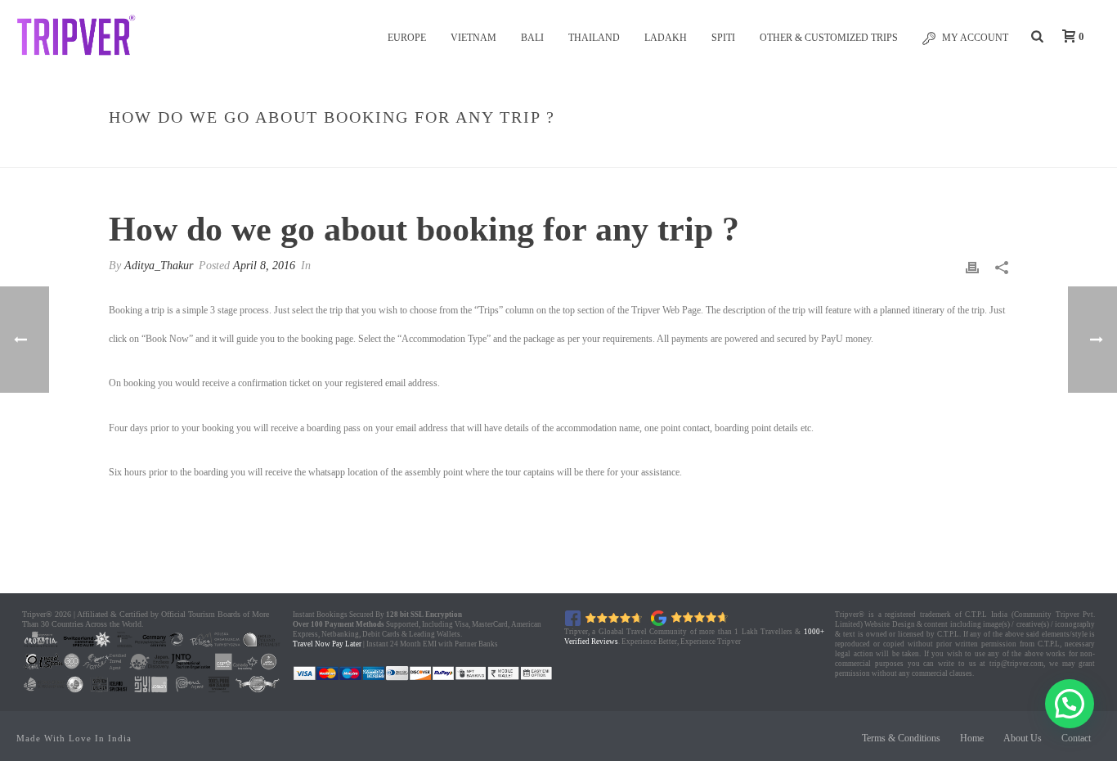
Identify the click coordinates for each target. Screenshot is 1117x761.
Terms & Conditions (901, 738)
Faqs (732, 151)
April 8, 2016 (264, 265)
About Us (1022, 738)
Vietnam (473, 37)
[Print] (972, 267)
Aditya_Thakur (158, 265)
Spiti (723, 37)
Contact (1076, 738)
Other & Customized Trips (829, 37)
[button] (1069, 703)
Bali (532, 37)
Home (694, 151)
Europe (407, 37)
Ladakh (665, 37)
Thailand (594, 37)
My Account (975, 37)
